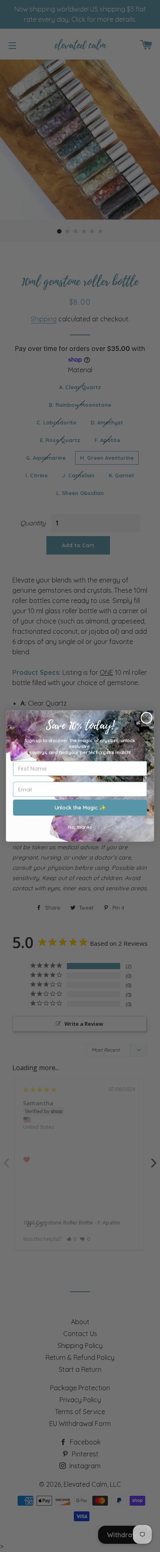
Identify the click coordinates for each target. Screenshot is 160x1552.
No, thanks (80, 827)
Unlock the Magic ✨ (80, 807)
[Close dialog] (147, 718)
